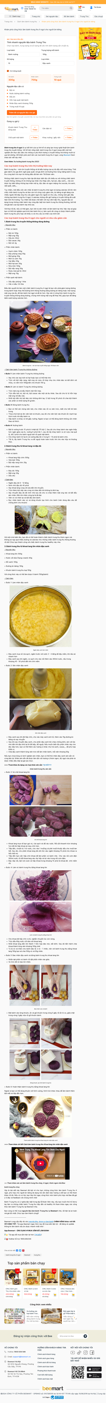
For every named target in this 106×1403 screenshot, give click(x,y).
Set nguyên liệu (52, 16)
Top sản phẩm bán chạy (26, 1263)
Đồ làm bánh (69, 16)
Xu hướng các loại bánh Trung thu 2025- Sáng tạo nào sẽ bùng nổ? (33, 1312)
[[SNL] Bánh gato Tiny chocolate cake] (13, 1277)
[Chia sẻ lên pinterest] (23, 1250)
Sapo (47, 1397)
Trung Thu (84, 16)
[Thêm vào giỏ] (18, 1295)
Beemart (27, 1255)
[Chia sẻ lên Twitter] (20, 1250)
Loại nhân (45, 59)
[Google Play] (94, 1375)
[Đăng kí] (85, 1336)
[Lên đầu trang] (102, 1401)
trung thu (37, 1255)
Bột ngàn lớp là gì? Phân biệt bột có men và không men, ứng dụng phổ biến (70, 1312)
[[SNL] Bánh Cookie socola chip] (49, 1277)
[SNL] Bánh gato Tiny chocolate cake (13, 1290)
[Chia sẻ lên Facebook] (17, 1250)
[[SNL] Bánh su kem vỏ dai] (31, 1277)
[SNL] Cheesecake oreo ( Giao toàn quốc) (67, 1290)
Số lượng (10, 59)
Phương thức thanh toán (46, 1371)
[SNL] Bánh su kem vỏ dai (31, 1290)
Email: (19, 1357)
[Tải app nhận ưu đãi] (90, 43)
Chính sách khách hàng (46, 1354)
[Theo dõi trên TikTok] (79, 1352)
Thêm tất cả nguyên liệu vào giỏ (22, 113)
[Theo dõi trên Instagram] (85, 1352)
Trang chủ (36, 16)
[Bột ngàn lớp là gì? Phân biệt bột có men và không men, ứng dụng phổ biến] (51, 1316)
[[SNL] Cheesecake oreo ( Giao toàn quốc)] (67, 1277)
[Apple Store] (94, 1369)
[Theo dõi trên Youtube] (73, 1352)
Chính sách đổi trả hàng (46, 1362)
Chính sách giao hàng (45, 1358)
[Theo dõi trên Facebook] (92, 1352)
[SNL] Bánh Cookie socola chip (49, 1290)
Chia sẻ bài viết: (10, 1250)
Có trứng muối (15, 71)
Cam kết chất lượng (44, 1375)
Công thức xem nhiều (40, 1304)
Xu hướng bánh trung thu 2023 (26, 162)
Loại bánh (11, 50)
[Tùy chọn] (55, 1295)
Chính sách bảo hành (45, 1367)
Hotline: (17, 1352)
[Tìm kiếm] (71, 8)
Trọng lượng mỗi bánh (50, 50)
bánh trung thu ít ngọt (13, 1255)
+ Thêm (35, 128)
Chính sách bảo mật (45, 1379)
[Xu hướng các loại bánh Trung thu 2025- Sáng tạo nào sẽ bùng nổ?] (14, 1316)
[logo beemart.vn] (53, 1388)
